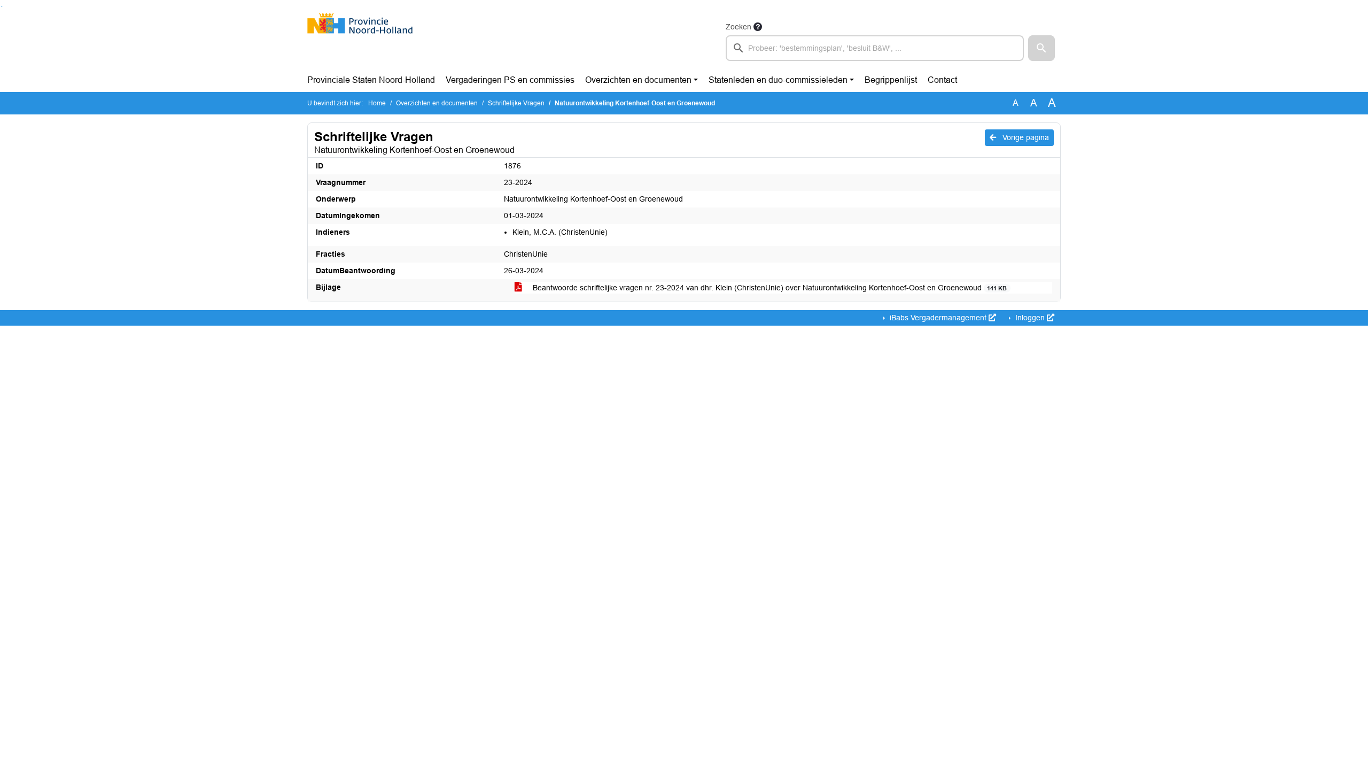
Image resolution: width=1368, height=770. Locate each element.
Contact (942, 79)
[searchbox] (875, 48)
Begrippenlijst (891, 79)
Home (377, 103)
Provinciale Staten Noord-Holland (371, 79)
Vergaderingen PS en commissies (510, 79)
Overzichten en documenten (638, 79)
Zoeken (738, 26)
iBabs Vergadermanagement (938, 317)
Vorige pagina (1024, 137)
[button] (1041, 48)
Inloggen (1030, 317)
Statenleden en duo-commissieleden (778, 79)
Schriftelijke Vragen (516, 103)
